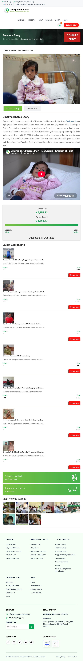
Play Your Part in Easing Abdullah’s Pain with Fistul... (22, 324)
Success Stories (61, 562)
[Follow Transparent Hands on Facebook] (8, 642)
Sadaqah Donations (13, 551)
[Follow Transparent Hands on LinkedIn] (25, 642)
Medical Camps (37, 558)
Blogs (57, 565)
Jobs (8, 596)
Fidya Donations (12, 558)
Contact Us (10, 593)
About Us (9, 582)
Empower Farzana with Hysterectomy (16, 356)
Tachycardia (71, 121)
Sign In (30, 4)
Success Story (14, 39)
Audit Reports (60, 551)
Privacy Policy (36, 589)
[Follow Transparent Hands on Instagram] (14, 642)
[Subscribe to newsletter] (31, 626)
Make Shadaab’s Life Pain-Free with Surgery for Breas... (23, 388)
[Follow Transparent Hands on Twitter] (20, 642)
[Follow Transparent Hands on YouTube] (31, 642)
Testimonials (60, 558)
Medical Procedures (38, 551)
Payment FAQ (36, 586)
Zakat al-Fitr (11, 555)
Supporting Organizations (65, 555)
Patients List (36, 544)
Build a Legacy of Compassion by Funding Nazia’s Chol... (24, 292)
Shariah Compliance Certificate (63, 570)
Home (5, 39)
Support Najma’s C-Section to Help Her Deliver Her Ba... (23, 420)
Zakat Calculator (21, 4)
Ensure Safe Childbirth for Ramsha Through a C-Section (23, 452)
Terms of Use (36, 593)
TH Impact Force (12, 586)
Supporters (32, 108)
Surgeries (34, 548)
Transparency (60, 548)
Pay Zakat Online (12, 548)
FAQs (33, 582)
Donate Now (71, 25)
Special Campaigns (38, 555)
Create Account (39, 4)
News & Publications (14, 589)
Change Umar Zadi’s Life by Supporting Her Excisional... (23, 260)
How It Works (60, 544)
